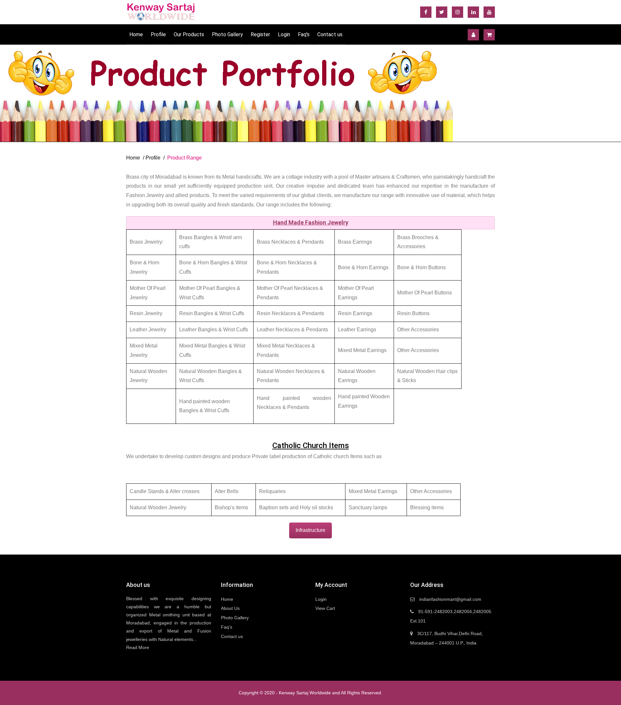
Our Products (189, 34)
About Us (230, 608)
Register (260, 34)
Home (136, 34)
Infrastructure (310, 530)
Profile (158, 34)
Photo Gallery (227, 34)
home (133, 157)
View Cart (325, 608)
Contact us (330, 34)
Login (284, 34)
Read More (137, 647)
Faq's (304, 34)
